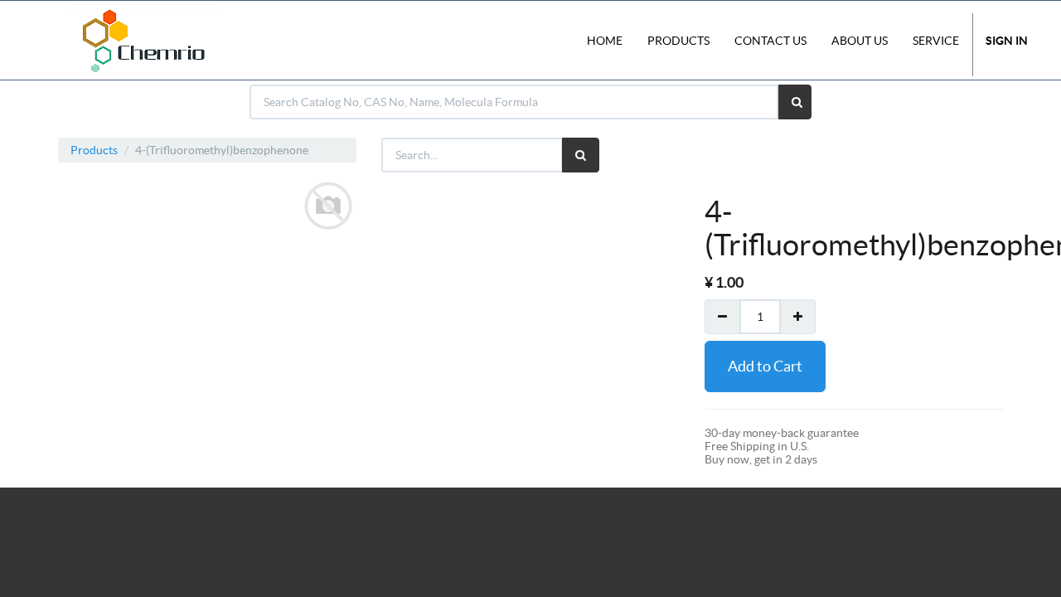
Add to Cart (765, 366)
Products (94, 150)
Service (936, 40)
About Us (859, 40)
